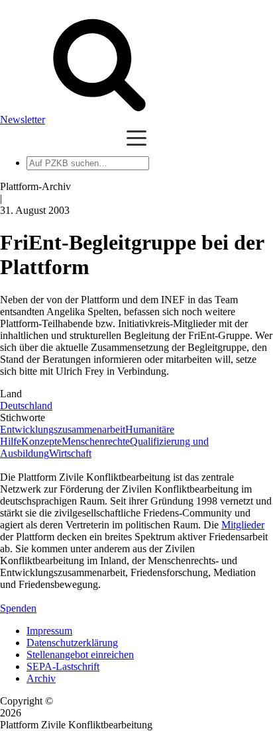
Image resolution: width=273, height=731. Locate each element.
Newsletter (22, 119)
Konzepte (41, 441)
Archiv (41, 678)
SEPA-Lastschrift (63, 666)
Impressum (49, 630)
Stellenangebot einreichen (80, 654)
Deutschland (26, 405)
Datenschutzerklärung (72, 642)
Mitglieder (242, 524)
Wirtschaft (70, 453)
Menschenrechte (96, 441)
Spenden (18, 608)
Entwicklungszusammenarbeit (62, 429)
